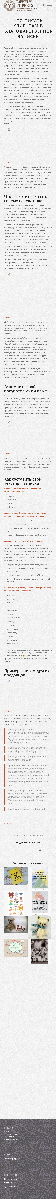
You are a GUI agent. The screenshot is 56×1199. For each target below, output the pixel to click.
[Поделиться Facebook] (16, 850)
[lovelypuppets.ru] (23, 5)
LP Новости (10, 1182)
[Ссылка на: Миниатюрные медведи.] (39, 927)
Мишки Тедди (11, 1134)
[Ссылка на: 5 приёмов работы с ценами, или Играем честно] (16, 876)
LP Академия (10, 1179)
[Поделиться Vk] (40, 850)
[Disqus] (28, 1004)
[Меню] (48, 5)
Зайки (8, 1131)
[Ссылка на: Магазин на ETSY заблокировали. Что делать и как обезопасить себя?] (39, 903)
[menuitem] (41, 5)
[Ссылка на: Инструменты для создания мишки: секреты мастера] (16, 903)
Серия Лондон (12, 1137)
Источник (8, 162)
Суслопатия (9, 1186)
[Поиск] (41, 5)
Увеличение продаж (34, 836)
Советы (21, 836)
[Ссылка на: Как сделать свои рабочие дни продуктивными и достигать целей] (16, 948)
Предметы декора (13, 1139)
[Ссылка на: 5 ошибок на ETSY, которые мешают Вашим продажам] (39, 879)
